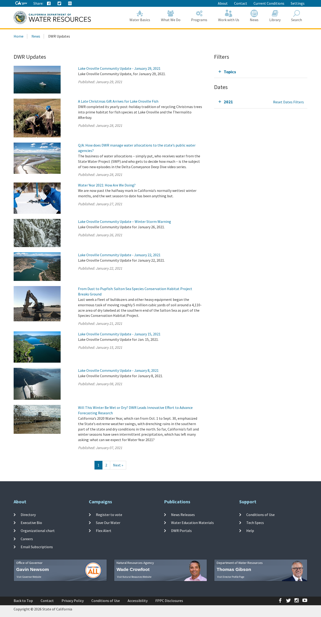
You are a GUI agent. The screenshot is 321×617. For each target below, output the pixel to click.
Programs (199, 19)
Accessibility (138, 600)
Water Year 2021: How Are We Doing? (107, 185)
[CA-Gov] (21, 3)
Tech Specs (255, 522)
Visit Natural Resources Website (134, 576)
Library (275, 19)
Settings (298, 3)
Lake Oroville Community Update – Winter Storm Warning (124, 221)
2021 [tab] (228, 102)
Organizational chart (38, 530)
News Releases (183, 514)
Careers (27, 538)
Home (18, 36)
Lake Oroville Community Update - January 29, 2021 (119, 68)
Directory (28, 514)
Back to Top (23, 600)
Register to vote (109, 514)
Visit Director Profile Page (230, 576)
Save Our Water (108, 522)
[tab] (260, 72)
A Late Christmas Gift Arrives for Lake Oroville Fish (118, 101)
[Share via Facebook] (49, 3)
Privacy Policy (73, 600)
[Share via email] (70, 3)
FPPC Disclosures (169, 600)
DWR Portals (181, 530)
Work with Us (228, 19)
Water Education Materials (192, 522)
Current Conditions (269, 3)
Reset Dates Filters (288, 102)
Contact (240, 3)
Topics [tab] (230, 71)
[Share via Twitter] (59, 3)
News (254, 19)
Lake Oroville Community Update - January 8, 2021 (118, 370)
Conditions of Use (260, 514)
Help (250, 530)
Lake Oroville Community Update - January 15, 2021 (119, 334)
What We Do (170, 19)
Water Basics (139, 19)
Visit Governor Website (29, 576)
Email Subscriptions (37, 546)
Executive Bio (31, 522)
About (223, 3)
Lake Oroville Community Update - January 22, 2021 (119, 254)
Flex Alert (103, 530)
